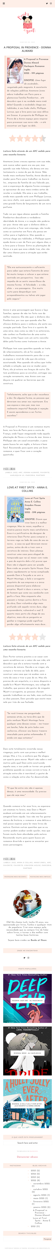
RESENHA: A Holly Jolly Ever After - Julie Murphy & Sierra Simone (27, 1105)
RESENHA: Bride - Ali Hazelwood (27, 1053)
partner (40, 475)
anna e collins (25, 862)
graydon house (32, 865)
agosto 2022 (40, 1195)
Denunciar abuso (27, 1157)
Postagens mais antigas (40, 877)
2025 (34, 1171)
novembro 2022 (41, 1184)
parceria (30, 475)
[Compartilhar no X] (9, 469)
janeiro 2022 (40, 1207)
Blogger (34, 1151)
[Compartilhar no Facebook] (11, 469)
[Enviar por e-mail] (4, 469)
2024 (34, 1174)
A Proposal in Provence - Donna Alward (27, 49)
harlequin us (17, 475)
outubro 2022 (40, 1189)
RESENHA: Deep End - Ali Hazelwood (27, 1000)
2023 (34, 1177)
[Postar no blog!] (7, 469)
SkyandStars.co (43, 1248)
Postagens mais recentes (15, 877)
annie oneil (40, 862)
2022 (15, 472)
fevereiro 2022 (41, 1202)
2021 (33, 1226)
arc (20, 472)
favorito (18, 865)
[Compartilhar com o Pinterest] (14, 469)
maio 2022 (39, 1198)
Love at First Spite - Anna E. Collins (27, 489)
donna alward (31, 472)
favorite (44, 472)
